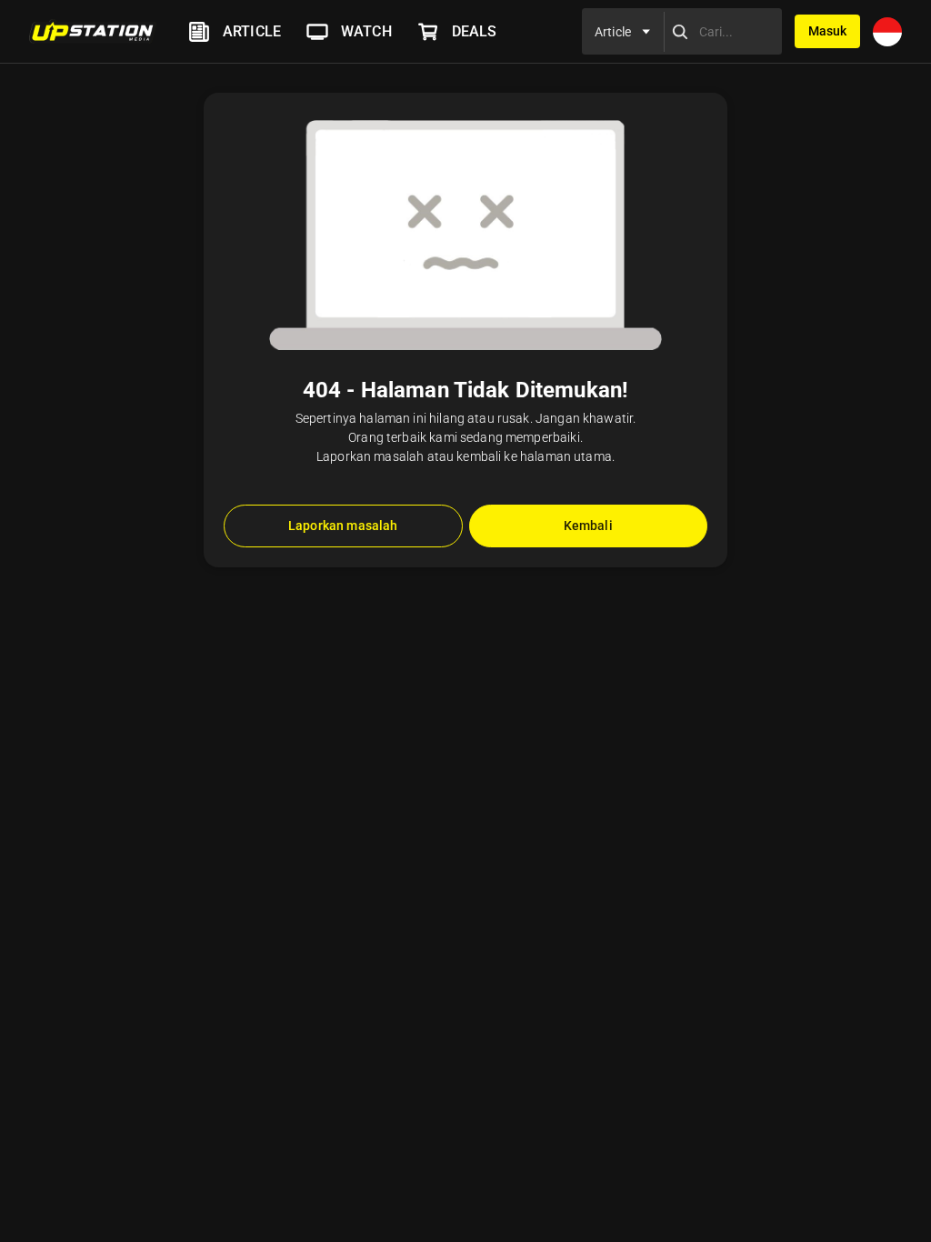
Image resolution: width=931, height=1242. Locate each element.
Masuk (827, 31)
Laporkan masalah (342, 525)
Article (252, 31)
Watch (366, 31)
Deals (474, 31)
